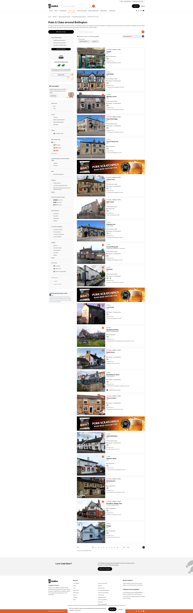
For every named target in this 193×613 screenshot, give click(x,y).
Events (74, 594)
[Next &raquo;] (143, 547)
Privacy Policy (101, 588)
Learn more (77, 610)
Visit (74, 588)
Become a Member (61, 49)
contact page (60, 592)
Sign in (143, 6)
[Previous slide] (79, 58)
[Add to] (103, 50)
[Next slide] (102, 58)
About (74, 585)
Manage (120, 609)
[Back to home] (53, 6)
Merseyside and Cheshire (64, 16)
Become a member (105, 569)
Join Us (136, 6)
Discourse (100, 601)
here (141, 585)
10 (117, 547)
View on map (62, 31)
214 (128, 547)
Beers (74, 599)
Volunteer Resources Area (137, 1)
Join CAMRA (76, 583)
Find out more (61, 74)
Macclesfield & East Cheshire (79, 16)
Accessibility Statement (103, 590)
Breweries (75, 597)
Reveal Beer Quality (112, 78)
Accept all (112, 609)
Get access (53, 95)
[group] (91, 58)
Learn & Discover (127, 1)
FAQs (53, 592)
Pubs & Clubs (76, 590)
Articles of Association (103, 592)
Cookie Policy (101, 594)
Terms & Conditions (102, 599)
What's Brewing (102, 604)
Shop (122, 1)
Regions (55, 16)
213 (124, 547)
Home (49, 16)
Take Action (76, 592)
